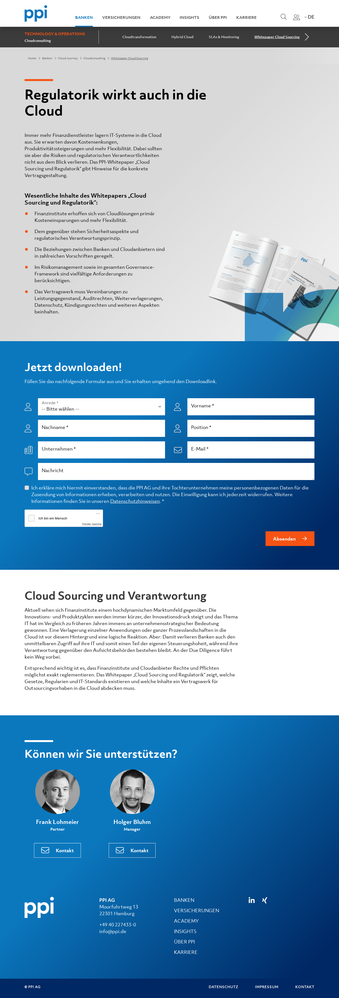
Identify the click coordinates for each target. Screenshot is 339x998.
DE (310, 17)
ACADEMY (186, 921)
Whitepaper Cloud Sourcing (277, 37)
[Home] (36, 13)
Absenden (284, 539)
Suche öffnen (283, 20)
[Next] (306, 37)
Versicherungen (121, 17)
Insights (189, 17)
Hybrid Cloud (182, 37)
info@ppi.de (112, 931)
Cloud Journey (68, 58)
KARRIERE (186, 952)
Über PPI (218, 17)
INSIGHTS (185, 931)
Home (32, 58)
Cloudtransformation (139, 37)
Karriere (246, 17)
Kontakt (65, 850)
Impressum (266, 986)
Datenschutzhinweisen (135, 501)
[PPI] (39, 907)
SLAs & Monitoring (224, 37)
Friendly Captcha (92, 523)
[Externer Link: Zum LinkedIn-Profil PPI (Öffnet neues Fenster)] (252, 900)
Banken (84, 17)
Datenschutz (223, 986)
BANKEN (184, 900)
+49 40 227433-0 (117, 925)
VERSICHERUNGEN (196, 910)
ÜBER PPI (184, 942)
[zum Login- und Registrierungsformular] (296, 17)
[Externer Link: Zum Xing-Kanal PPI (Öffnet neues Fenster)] (265, 900)
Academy (160, 17)
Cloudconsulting (38, 40)
